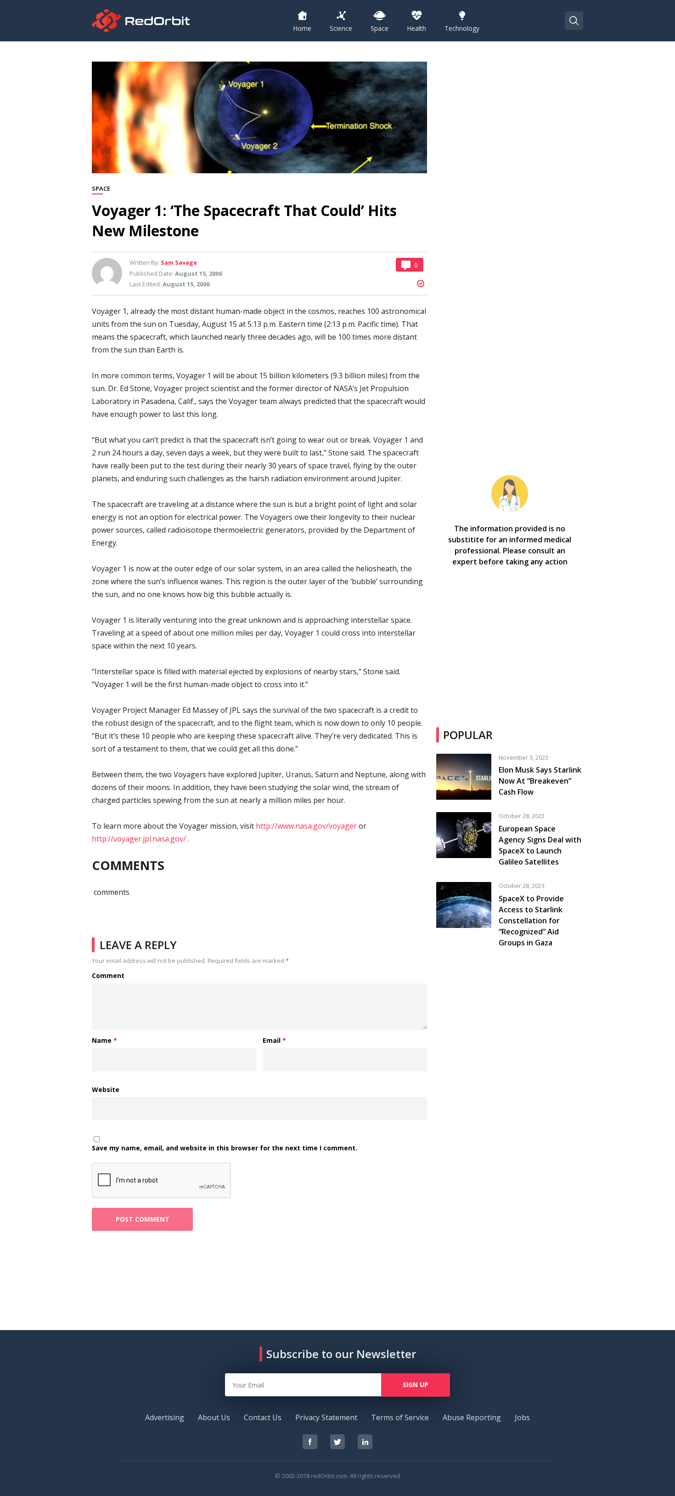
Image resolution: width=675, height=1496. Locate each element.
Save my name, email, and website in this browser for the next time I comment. (224, 1148)
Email (274, 1041)
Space (101, 189)
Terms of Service (400, 1417)
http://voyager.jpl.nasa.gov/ (139, 839)
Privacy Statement (326, 1417)
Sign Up (415, 1384)
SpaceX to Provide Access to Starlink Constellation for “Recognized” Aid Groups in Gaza (531, 920)
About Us (214, 1417)
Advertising (164, 1417)
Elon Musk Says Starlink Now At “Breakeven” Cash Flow (540, 781)
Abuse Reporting (472, 1417)
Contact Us (262, 1417)
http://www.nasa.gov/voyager (306, 826)
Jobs (522, 1417)
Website (105, 1090)
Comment (108, 976)
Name (104, 1041)
